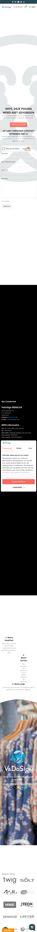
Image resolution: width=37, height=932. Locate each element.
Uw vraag (4, 178)
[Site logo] (6, 7)
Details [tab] (18, 448)
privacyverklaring (11, 139)
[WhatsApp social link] (24, 1)
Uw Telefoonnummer (8, 162)
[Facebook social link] (13, 1)
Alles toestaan (18, 481)
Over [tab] (30, 448)
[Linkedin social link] (21, 1)
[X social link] (15, 1)
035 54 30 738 (12, 417)
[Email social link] (18, 1)
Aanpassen (17, 487)
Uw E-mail (4, 170)
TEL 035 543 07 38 (18, 7)
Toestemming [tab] (7, 448)
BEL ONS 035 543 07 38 (18, 125)
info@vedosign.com (12, 419)
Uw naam (4, 153)
